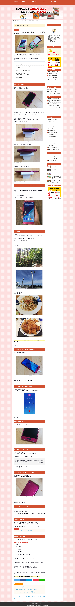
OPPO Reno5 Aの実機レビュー (52, 126)
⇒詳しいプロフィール (51, 40)
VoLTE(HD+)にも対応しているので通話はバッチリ (23, 70)
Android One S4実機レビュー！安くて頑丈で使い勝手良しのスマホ (26, 589)
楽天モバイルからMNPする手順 (52, 79)
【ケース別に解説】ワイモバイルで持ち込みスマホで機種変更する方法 (56, 170)
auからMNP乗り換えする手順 (52, 73)
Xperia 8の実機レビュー (51, 145)
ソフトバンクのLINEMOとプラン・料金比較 (53, 93)
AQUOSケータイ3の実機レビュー (53, 158)
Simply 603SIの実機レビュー (52, 160)
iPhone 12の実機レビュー (52, 130)
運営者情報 (36, 603)
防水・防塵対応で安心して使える (20, 73)
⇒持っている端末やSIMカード (52, 41)
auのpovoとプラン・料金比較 (51, 91)
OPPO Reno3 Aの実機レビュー (52, 136)
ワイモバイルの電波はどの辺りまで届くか (54, 105)
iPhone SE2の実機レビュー (52, 134)
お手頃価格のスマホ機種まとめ (52, 121)
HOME (33, 603)
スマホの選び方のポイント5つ (52, 113)
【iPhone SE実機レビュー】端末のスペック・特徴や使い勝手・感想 (26, 591)
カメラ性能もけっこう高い (19, 67)
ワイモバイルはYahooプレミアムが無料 (54, 107)
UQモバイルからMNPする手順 (52, 77)
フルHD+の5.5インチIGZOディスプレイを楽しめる (23, 66)
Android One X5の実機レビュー (52, 147)
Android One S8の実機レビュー (52, 132)
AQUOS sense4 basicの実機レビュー (53, 149)
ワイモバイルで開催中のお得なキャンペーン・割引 (24, 586)
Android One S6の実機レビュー (52, 143)
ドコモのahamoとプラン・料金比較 (52, 89)
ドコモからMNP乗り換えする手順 (53, 71)
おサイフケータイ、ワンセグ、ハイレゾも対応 (22, 74)
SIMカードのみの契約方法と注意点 (53, 103)
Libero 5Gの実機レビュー (52, 128)
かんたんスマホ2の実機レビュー (52, 138)
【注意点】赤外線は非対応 (19, 77)
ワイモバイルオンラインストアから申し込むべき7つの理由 (54, 109)
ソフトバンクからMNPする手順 (52, 75)
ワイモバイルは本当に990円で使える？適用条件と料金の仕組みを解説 (56, 177)
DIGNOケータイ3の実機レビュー (53, 156)
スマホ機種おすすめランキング (52, 119)
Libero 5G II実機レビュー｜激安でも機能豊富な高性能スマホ (56, 173)
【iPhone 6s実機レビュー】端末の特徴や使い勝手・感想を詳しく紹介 (27, 592)
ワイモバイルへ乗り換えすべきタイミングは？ (53, 83)
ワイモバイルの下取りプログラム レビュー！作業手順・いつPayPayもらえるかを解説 (56, 181)
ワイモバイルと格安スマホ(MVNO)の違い (54, 98)
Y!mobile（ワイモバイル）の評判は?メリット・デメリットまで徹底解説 (34, 1)
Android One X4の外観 (19, 64)
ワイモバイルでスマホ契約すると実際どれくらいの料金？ (54, 101)
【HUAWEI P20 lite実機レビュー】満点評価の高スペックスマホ (26, 587)
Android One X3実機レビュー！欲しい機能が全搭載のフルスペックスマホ (27, 530)
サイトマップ (41, 603)
